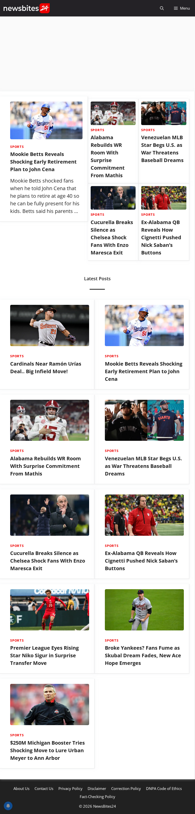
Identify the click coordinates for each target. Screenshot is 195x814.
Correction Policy (126, 788)
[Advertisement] (97, 53)
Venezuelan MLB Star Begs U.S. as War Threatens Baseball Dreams (143, 466)
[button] (162, 8)
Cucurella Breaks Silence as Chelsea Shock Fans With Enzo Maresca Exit (112, 237)
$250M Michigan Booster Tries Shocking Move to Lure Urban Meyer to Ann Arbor (47, 750)
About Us (21, 788)
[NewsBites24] (27, 8)
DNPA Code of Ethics (164, 788)
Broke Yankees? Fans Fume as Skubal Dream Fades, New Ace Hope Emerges (143, 655)
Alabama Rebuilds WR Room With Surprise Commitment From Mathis (45, 466)
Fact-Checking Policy (97, 796)
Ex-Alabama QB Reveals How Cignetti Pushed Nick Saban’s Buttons (161, 237)
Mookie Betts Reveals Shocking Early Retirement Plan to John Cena (43, 162)
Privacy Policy (70, 788)
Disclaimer (97, 788)
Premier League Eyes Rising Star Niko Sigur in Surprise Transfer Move (44, 655)
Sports (17, 146)
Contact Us (44, 788)
